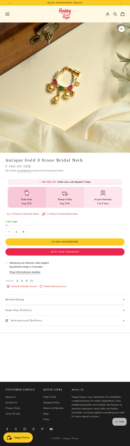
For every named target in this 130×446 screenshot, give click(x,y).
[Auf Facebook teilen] (17, 281)
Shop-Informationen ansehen (24, 272)
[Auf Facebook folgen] (7, 429)
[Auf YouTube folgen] (51, 429)
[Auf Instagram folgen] (24, 429)
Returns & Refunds (53, 408)
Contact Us (11, 402)
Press (46, 419)
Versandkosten (24, 170)
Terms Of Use (12, 413)
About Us (10, 397)
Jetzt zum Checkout (65, 251)
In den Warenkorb (65, 241)
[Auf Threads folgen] (33, 429)
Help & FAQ (49, 397)
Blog (45, 413)
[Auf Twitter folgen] (16, 429)
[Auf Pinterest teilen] (26, 281)
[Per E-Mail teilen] (31, 281)
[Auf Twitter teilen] (22, 281)
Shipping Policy (51, 402)
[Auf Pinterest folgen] (42, 429)
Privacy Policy (12, 408)
